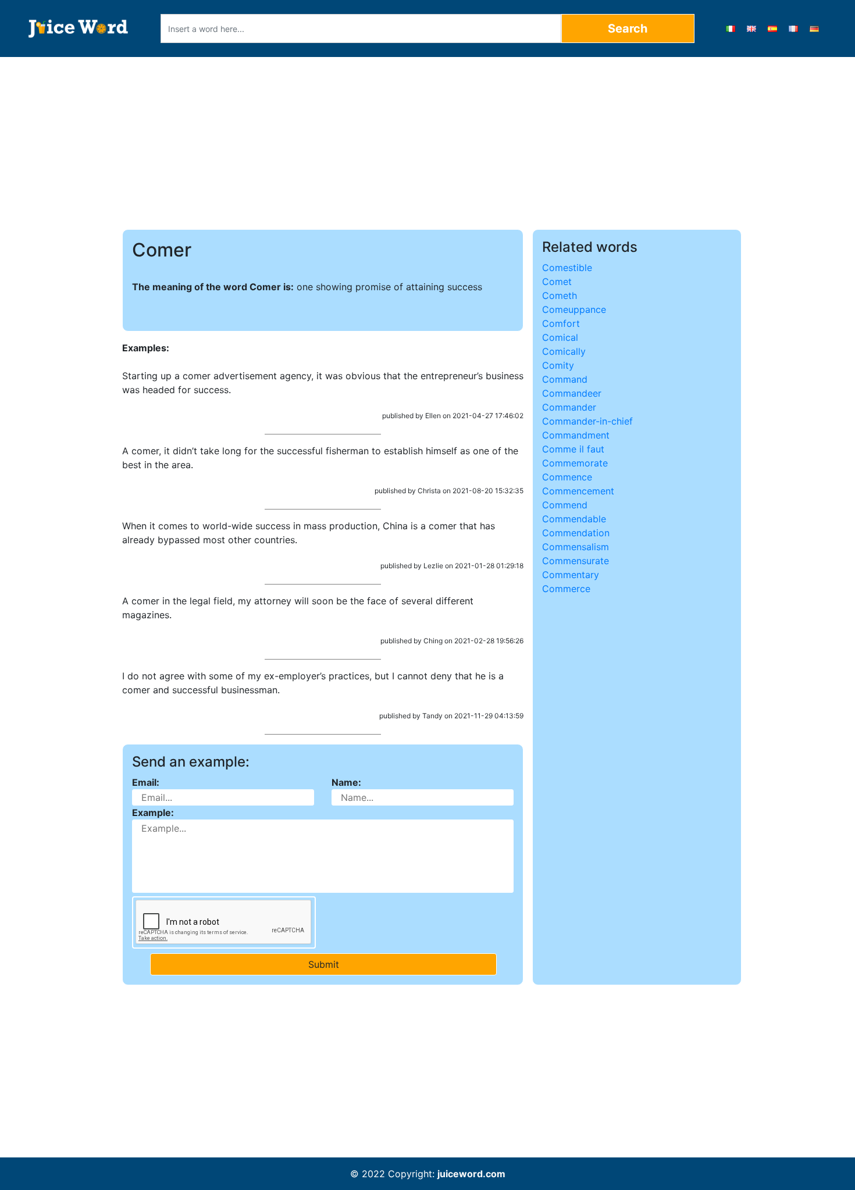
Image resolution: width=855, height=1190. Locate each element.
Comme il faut (573, 449)
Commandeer (571, 393)
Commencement (578, 491)
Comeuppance (574, 309)
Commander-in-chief (587, 421)
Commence (567, 477)
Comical (560, 337)
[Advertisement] (427, 143)
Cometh (559, 295)
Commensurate (575, 561)
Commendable (574, 519)
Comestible (567, 267)
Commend (564, 505)
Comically (564, 351)
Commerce (566, 588)
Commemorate (575, 463)
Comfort (561, 323)
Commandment (576, 435)
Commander (569, 407)
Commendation (576, 533)
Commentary (570, 574)
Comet (557, 281)
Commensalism (575, 547)
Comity (558, 365)
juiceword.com (471, 1174)
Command (564, 379)
